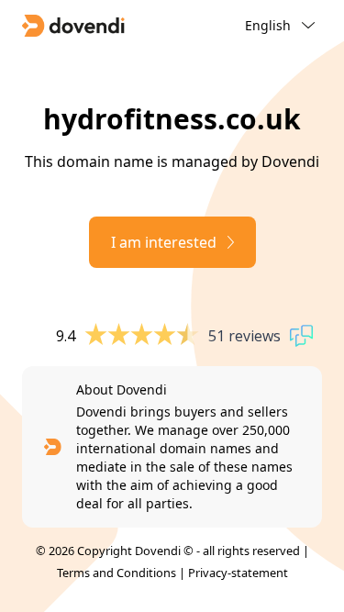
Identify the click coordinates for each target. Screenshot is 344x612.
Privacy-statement (238, 572)
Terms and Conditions (116, 572)
